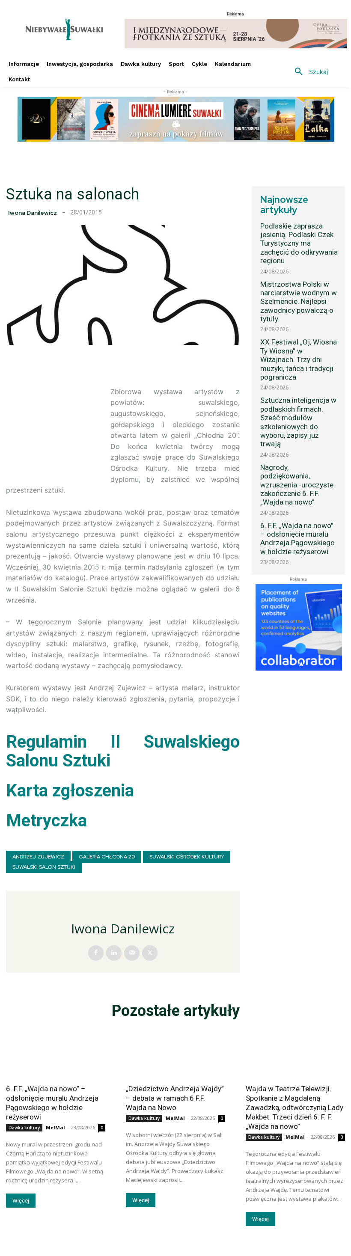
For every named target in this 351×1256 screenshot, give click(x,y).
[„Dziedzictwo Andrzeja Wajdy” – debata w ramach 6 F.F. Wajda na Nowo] (175, 1053)
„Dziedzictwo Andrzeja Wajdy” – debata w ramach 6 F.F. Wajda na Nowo (175, 1098)
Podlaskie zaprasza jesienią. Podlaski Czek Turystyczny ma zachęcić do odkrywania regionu (299, 243)
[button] (308, 72)
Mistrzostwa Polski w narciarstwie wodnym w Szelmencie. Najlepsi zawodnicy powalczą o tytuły (298, 302)
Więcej (20, 1200)
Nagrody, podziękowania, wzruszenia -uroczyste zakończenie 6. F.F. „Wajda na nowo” (296, 485)
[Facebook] (96, 953)
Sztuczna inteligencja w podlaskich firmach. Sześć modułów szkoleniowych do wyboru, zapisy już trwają (298, 422)
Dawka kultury (24, 1128)
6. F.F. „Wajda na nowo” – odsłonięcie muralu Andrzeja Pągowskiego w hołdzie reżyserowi (297, 538)
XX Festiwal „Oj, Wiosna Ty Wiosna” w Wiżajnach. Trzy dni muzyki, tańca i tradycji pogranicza (298, 359)
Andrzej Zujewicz (38, 856)
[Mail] (132, 953)
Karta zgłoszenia (70, 791)
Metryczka (46, 821)
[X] (150, 953)
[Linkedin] (114, 953)
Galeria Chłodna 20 (107, 856)
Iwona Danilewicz (32, 213)
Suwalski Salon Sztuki (43, 867)
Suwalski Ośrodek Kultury (186, 856)
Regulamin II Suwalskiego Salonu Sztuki (123, 751)
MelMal (55, 1127)
